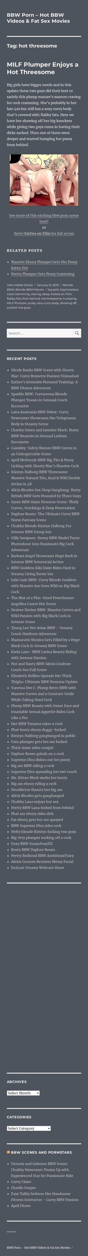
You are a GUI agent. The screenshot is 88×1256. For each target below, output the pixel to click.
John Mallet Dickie (20, 285)
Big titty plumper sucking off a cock (41, 837)
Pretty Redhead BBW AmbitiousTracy (42, 855)
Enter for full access (44, 233)
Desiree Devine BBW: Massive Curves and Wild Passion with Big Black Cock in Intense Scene (46, 616)
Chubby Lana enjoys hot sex (35, 802)
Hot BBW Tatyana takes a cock (37, 724)
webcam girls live (11, 1231)
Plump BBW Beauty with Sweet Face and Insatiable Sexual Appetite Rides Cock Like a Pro (45, 712)
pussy (32, 303)
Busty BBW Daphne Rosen (33, 849)
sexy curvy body (48, 303)
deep (46, 294)
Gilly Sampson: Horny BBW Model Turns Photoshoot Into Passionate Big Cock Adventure (45, 544)
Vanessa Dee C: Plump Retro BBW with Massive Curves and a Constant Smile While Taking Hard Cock (43, 694)
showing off (68, 303)
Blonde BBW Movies (29, 289)
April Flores (21, 1206)
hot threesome (51, 298)
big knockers (69, 289)
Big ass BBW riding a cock (32, 766)
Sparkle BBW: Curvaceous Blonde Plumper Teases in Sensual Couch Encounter (39, 400)
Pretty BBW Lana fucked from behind (42, 808)
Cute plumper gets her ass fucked (39, 742)
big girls (53, 289)
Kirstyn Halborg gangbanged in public (43, 736)
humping (69, 298)
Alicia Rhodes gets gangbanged (37, 796)
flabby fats (14, 298)
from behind (31, 298)
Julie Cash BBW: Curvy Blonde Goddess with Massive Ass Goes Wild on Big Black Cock (45, 586)
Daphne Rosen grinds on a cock (37, 754)
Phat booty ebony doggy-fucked (38, 730)
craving (36, 294)
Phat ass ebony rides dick (32, 813)
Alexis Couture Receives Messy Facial (42, 861)
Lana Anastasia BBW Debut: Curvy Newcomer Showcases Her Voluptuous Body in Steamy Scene (43, 418)
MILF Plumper (17, 303)
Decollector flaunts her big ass (36, 790)
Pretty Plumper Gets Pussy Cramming (43, 274)
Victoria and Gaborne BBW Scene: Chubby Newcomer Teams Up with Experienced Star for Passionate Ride (42, 1170)
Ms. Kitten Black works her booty (39, 778)
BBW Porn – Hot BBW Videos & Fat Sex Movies (38, 18)
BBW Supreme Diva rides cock (36, 825)
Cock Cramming (18, 294)
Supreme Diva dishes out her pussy (40, 760)
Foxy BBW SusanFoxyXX (32, 843)
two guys (24, 307)
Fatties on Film (61, 294)
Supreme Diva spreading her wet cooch (44, 772)
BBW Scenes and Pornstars (41, 1152)
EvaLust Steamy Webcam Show (37, 867)
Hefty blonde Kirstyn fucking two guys (43, 831)
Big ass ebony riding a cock (34, 784)
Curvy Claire (21, 1182)
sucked (12, 307)
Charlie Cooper (23, 1188)
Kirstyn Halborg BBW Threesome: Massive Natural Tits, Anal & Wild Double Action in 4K (45, 478)
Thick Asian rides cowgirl (32, 748)
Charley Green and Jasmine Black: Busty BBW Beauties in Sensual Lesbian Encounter (45, 436)
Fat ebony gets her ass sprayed (37, 819)
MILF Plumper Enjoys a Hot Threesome (42, 68)
